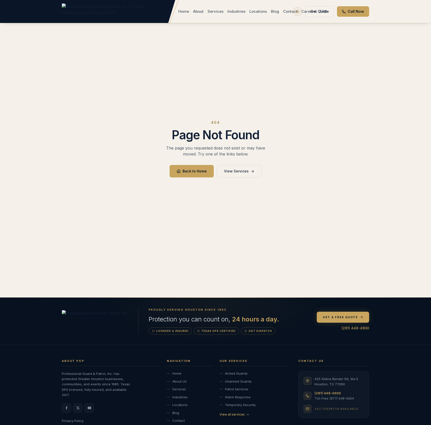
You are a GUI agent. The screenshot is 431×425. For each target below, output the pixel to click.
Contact (290, 11)
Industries (236, 11)
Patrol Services (236, 389)
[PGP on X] (77, 408)
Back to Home (195, 171)
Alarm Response (237, 397)
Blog (275, 11)
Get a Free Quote (340, 317)
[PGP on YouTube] (89, 408)
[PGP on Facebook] (66, 408)
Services (215, 11)
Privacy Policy (73, 421)
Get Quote (319, 11)
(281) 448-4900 (355, 328)
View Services (236, 171)
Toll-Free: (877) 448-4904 (334, 398)
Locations (258, 11)
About (198, 11)
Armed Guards (236, 373)
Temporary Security (240, 405)
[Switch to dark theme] (297, 11)
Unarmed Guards (238, 381)
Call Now (356, 11)
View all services (232, 414)
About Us (179, 381)
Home (183, 11)
